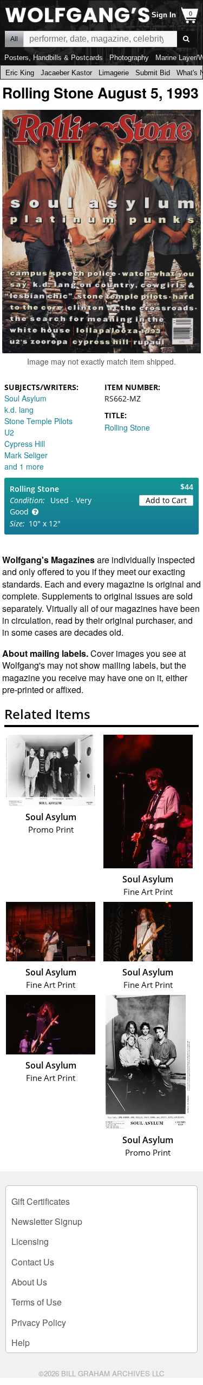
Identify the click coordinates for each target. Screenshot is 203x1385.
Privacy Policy (38, 1322)
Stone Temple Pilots (38, 421)
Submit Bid (152, 73)
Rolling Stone (127, 427)
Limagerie (114, 73)
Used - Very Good (50, 506)
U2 (9, 432)
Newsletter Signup (46, 1221)
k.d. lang (19, 409)
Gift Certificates (40, 1201)
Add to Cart (166, 500)
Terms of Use (36, 1302)
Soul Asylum (25, 398)
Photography (129, 58)
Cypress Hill (24, 443)
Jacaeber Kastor (66, 73)
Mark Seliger (26, 455)
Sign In (164, 15)
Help (20, 1342)
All (14, 39)
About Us (29, 1282)
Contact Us (32, 1262)
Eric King (19, 73)
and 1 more (24, 466)
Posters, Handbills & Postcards (53, 58)
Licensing (30, 1241)
